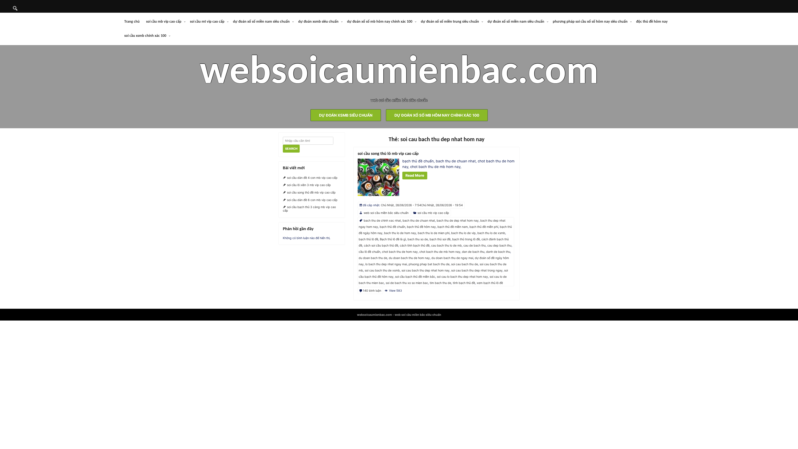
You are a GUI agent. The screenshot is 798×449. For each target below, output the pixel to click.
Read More (414, 175)
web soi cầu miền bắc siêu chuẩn (386, 213)
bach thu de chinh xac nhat (382, 220)
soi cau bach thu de (464, 264)
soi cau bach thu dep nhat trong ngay (476, 270)
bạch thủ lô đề (368, 239)
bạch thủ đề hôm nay (421, 226)
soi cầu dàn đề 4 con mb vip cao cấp (312, 177)
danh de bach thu (498, 251)
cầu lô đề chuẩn (369, 251)
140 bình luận (372, 290)
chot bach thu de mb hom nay (439, 251)
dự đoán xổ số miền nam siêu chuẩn (261, 22)
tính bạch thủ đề (464, 283)
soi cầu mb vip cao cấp (163, 22)
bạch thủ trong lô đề (466, 239)
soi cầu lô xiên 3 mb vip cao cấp (309, 185)
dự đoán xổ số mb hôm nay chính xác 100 (379, 22)
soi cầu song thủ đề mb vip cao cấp (311, 192)
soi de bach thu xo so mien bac (407, 283)
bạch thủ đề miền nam (452, 226)
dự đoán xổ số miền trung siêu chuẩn (450, 22)
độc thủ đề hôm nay (652, 22)
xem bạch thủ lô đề (490, 283)
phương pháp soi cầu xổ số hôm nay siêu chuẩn (590, 22)
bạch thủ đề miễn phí (483, 226)
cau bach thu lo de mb (446, 245)
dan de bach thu (473, 251)
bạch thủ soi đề (440, 239)
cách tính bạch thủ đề (415, 245)
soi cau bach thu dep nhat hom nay (425, 270)
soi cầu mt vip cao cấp (207, 22)
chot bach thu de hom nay (400, 251)
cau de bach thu (474, 245)
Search (291, 148)
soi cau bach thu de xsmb (382, 270)
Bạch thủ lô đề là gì (393, 239)
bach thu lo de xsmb (491, 233)
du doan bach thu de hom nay (409, 258)
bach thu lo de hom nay (400, 233)
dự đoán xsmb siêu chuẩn (318, 22)
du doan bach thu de (373, 258)
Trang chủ (132, 22)
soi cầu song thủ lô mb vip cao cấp (388, 154)
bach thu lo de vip (463, 233)
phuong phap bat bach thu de (429, 264)
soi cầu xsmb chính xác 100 (145, 36)
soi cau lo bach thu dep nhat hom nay (462, 276)
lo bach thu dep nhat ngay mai (386, 264)
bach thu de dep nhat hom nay (458, 220)
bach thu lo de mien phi (433, 233)
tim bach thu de (440, 283)
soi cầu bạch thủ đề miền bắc (415, 276)
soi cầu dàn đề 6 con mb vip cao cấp (312, 200)
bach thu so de (418, 239)
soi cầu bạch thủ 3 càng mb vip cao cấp (309, 208)
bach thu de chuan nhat (419, 220)
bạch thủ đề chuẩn (392, 226)
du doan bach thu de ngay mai (452, 258)
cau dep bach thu (499, 245)
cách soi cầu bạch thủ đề (381, 245)
